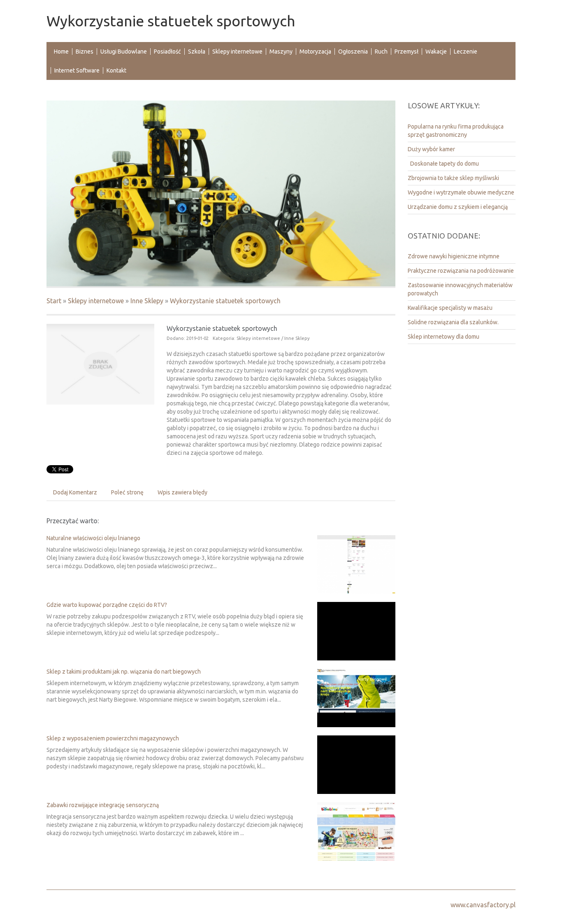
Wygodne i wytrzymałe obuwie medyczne (461, 192)
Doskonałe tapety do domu (443, 163)
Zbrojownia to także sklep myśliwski (453, 178)
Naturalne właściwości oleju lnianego (93, 538)
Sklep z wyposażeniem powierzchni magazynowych (112, 738)
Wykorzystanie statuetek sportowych (225, 300)
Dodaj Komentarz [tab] (75, 492)
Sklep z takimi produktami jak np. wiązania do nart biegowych (123, 671)
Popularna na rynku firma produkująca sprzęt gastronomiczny (456, 130)
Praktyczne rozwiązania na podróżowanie (461, 270)
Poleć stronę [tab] (127, 492)
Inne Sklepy (146, 300)
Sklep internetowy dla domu (443, 336)
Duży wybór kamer (431, 149)
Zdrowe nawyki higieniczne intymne (453, 256)
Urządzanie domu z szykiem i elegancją (458, 207)
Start (53, 300)
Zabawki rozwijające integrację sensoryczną (102, 805)
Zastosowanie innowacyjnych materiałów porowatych (460, 289)
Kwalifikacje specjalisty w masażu (450, 307)
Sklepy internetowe (96, 300)
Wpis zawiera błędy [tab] (182, 492)
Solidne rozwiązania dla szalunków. (453, 322)
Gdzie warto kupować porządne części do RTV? (106, 605)
